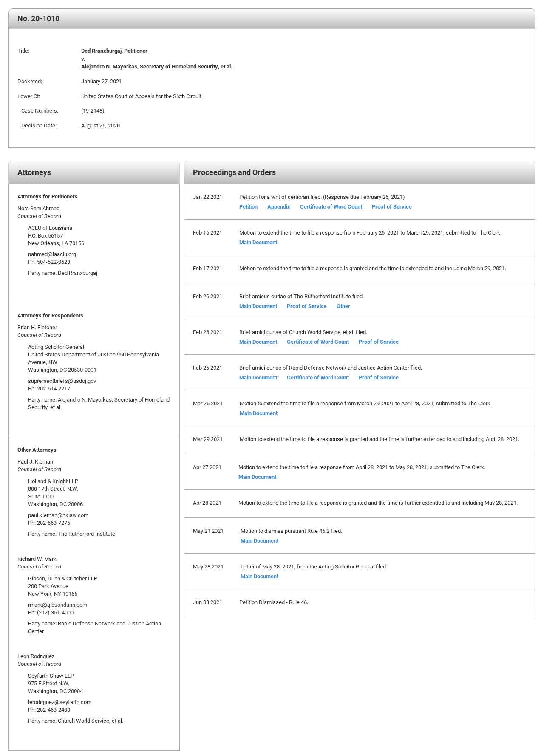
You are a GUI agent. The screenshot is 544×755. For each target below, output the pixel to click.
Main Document (258, 242)
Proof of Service (392, 206)
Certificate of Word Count (331, 206)
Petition (248, 206)
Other (343, 306)
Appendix (278, 206)
